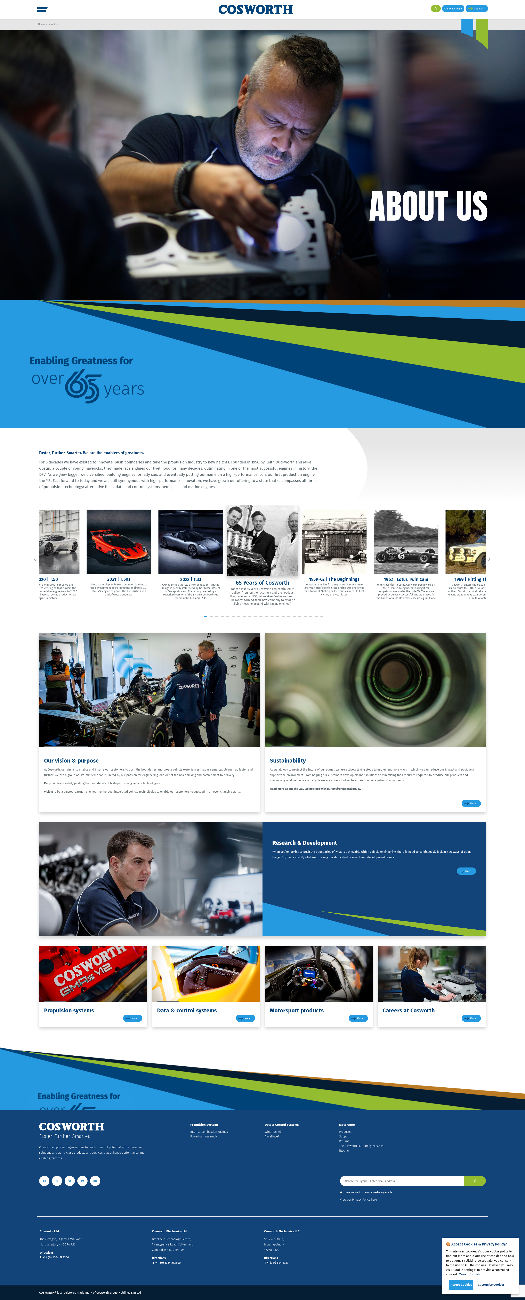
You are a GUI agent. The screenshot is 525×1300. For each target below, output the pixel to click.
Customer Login (453, 8)
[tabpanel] (262, 556)
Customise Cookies (491, 1284)
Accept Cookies (461, 1284)
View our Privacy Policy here (358, 1199)
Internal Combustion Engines (209, 1132)
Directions (47, 1252)
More (473, 803)
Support (478, 8)
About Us (53, 24)
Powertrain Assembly (204, 1136)
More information (471, 1274)
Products (345, 1132)
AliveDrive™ (272, 1136)
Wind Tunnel (273, 1132)
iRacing (344, 1150)
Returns (344, 1141)
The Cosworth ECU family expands (361, 1146)
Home (41, 24)
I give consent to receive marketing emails (368, 1192)
